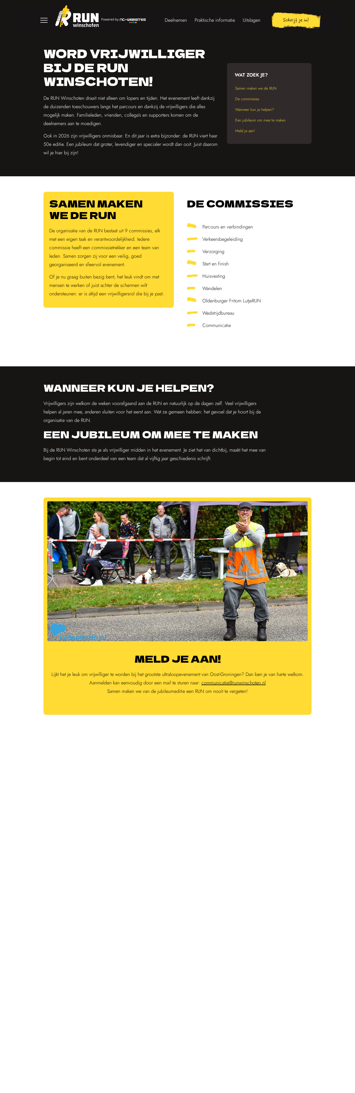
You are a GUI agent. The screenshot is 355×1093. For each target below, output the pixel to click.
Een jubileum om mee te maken (260, 120)
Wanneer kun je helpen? (254, 109)
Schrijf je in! (296, 20)
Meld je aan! (245, 131)
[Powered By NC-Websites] (123, 20)
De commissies (247, 99)
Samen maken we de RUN (256, 88)
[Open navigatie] (44, 20)
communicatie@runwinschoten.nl (233, 682)
